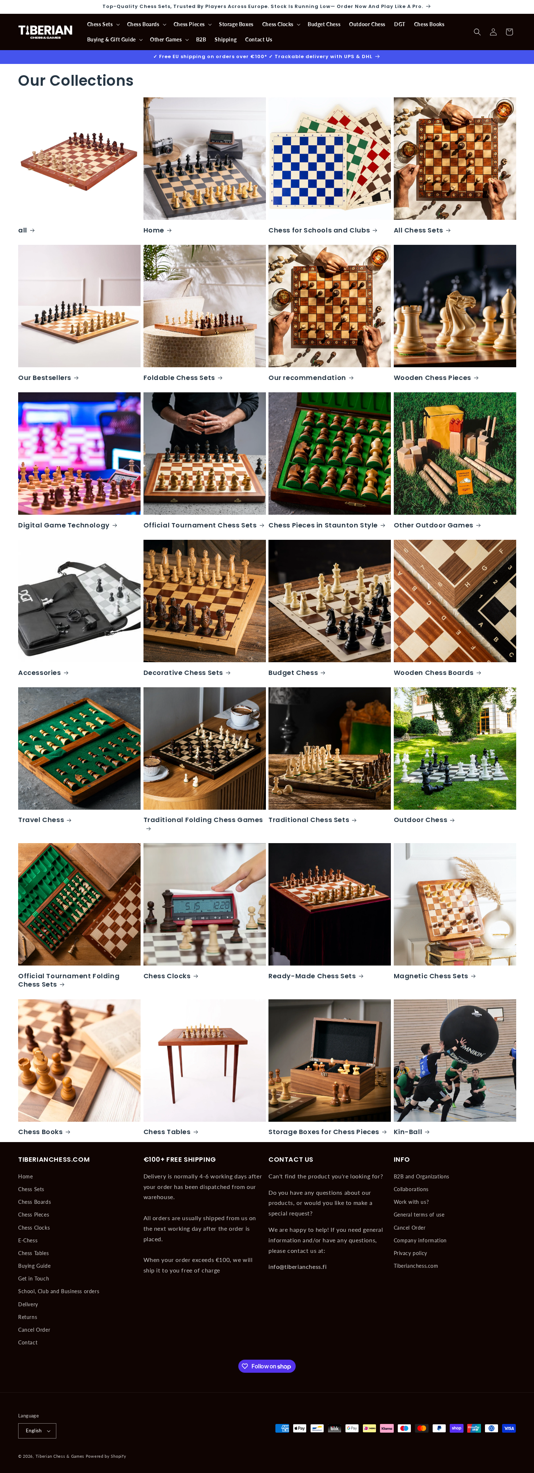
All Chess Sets (418, 230)
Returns (27, 1317)
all (22, 230)
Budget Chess (293, 672)
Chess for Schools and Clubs (319, 230)
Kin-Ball (408, 1132)
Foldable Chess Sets (179, 377)
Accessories (39, 672)
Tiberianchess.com (416, 1266)
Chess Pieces (33, 1214)
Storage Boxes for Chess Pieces (323, 1132)
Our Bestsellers (44, 377)
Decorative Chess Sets (183, 672)
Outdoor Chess (421, 820)
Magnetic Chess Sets (431, 976)
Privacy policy (410, 1253)
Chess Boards (34, 1202)
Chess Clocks (167, 976)
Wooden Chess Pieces (432, 377)
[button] (103, 24)
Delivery (28, 1304)
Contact (27, 1342)
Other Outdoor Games (433, 525)
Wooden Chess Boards (434, 672)
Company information (420, 1240)
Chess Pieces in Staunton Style (323, 525)
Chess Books (40, 1132)
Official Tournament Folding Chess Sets (69, 980)
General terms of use (419, 1214)
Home (153, 230)
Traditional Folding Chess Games (203, 820)
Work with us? (411, 1202)
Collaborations (411, 1189)
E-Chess (27, 1240)
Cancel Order (34, 1330)
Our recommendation (307, 377)
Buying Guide (34, 1266)
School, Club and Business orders (58, 1291)
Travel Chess (41, 820)
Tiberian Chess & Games (60, 1456)
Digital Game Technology (64, 525)
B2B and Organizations (422, 1176)
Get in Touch (33, 1278)
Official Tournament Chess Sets (200, 525)
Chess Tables (167, 1132)
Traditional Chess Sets (308, 820)
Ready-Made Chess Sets (312, 976)
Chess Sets (31, 1189)
